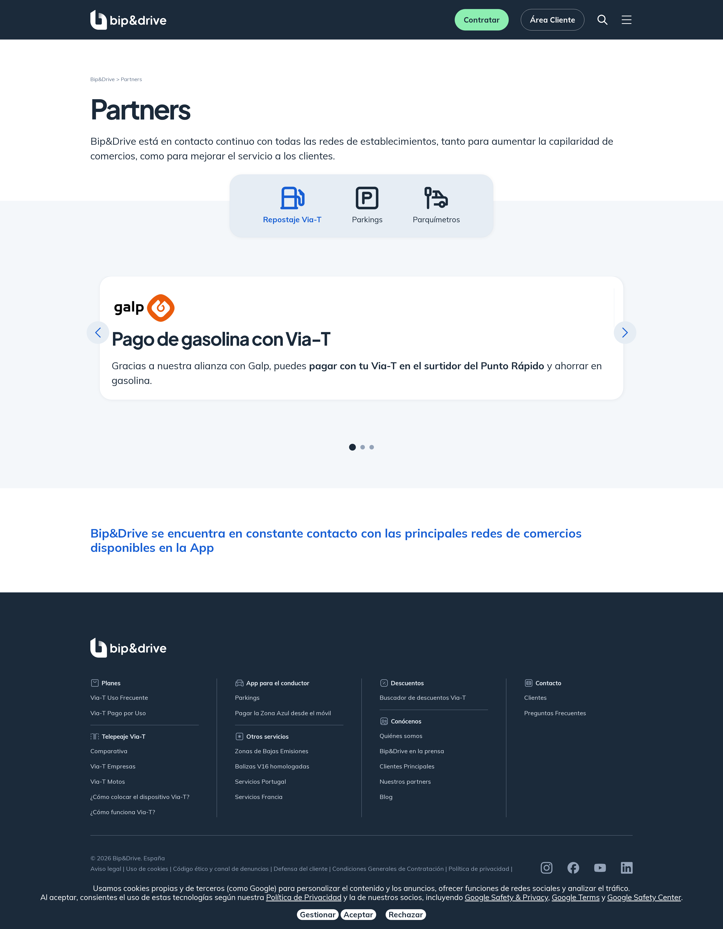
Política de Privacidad (304, 897)
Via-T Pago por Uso (118, 713)
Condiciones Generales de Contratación (388, 868)
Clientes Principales (407, 766)
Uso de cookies (147, 868)
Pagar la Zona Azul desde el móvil (283, 713)
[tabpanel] (361, 338)
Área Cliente (552, 19)
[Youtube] (600, 868)
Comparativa (108, 751)
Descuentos (407, 683)
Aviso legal (105, 868)
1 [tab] (352, 447)
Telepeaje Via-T (124, 736)
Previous (98, 332)
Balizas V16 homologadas (272, 766)
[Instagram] (546, 868)
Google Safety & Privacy (506, 897)
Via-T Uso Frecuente (119, 697)
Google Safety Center (644, 897)
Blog (386, 796)
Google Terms (576, 897)
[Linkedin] (627, 868)
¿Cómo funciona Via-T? (122, 812)
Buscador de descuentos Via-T (423, 697)
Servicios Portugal (260, 781)
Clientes (535, 697)
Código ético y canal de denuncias (221, 868)
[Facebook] (573, 868)
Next (625, 332)
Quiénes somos (401, 735)
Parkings (247, 697)
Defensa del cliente (301, 868)
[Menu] (627, 20)
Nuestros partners (405, 781)
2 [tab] (362, 447)
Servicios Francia (259, 796)
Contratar (482, 19)
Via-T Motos (107, 781)
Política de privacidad (478, 868)
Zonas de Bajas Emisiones (271, 751)
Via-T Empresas (113, 766)
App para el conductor (277, 683)
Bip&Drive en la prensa (412, 751)
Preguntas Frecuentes (555, 713)
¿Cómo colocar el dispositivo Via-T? (139, 796)
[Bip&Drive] (128, 20)
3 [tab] (371, 447)
